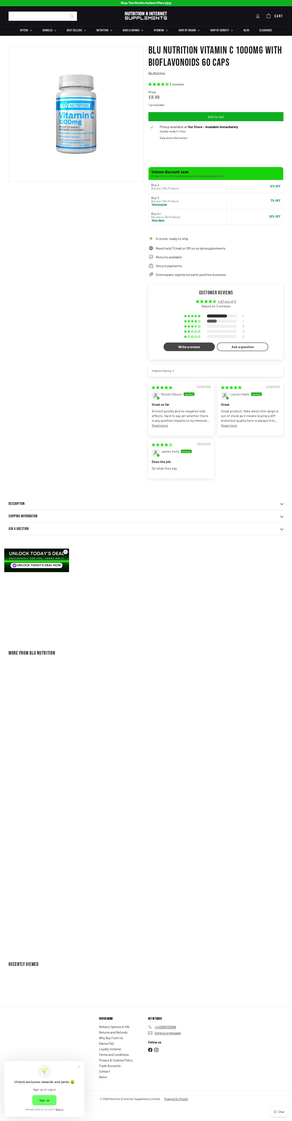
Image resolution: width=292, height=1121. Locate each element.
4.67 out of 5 (227, 301)
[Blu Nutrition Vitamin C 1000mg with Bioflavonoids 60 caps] (30, 599)
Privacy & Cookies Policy (116, 1060)
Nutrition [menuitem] (102, 30)
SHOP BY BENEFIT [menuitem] (219, 30)
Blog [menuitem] (246, 30)
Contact (104, 1071)
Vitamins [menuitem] (159, 30)
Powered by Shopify (176, 1099)
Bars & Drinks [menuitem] (131, 30)
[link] (36, 560)
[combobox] (43, 16)
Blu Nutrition (42, 653)
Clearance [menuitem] (266, 30)
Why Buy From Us (111, 1038)
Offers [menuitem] (24, 30)
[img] (162, 387)
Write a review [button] (189, 347)
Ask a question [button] (243, 347)
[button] (159, 84)
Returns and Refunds (113, 1032)
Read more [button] (160, 425)
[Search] (72, 16)
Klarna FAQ (106, 1043)
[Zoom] (76, 114)
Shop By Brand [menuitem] (187, 30)
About (103, 1077)
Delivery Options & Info (114, 1027)
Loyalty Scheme (110, 1049)
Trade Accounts (110, 1066)
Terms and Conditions (114, 1055)
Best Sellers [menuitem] (74, 30)
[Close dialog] (65, 551)
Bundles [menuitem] (48, 30)
